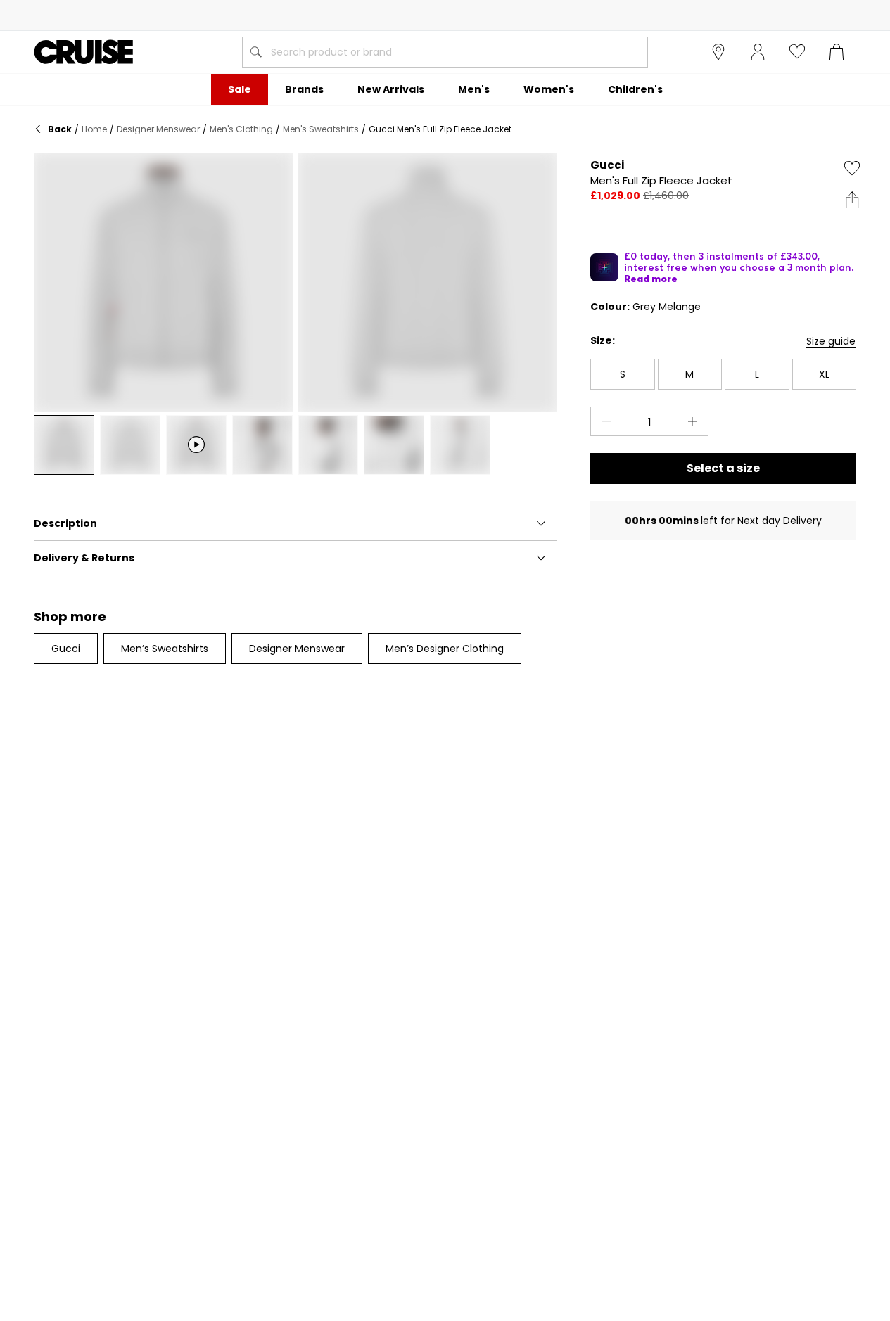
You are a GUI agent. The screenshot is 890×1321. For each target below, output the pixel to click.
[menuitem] (239, 89)
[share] (852, 199)
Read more (651, 278)
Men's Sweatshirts (321, 129)
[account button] (757, 52)
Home (94, 129)
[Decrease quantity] (603, 421)
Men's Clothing (241, 129)
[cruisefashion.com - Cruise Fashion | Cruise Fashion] (83, 52)
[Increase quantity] (695, 421)
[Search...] (256, 52)
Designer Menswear (158, 129)
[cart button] (836, 52)
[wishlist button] (797, 52)
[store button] (718, 52)
